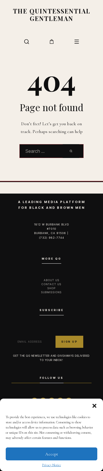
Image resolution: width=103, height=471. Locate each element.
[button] (94, 406)
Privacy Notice (51, 465)
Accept (51, 454)
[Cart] (51, 41)
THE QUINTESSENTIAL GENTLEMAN (51, 14)
